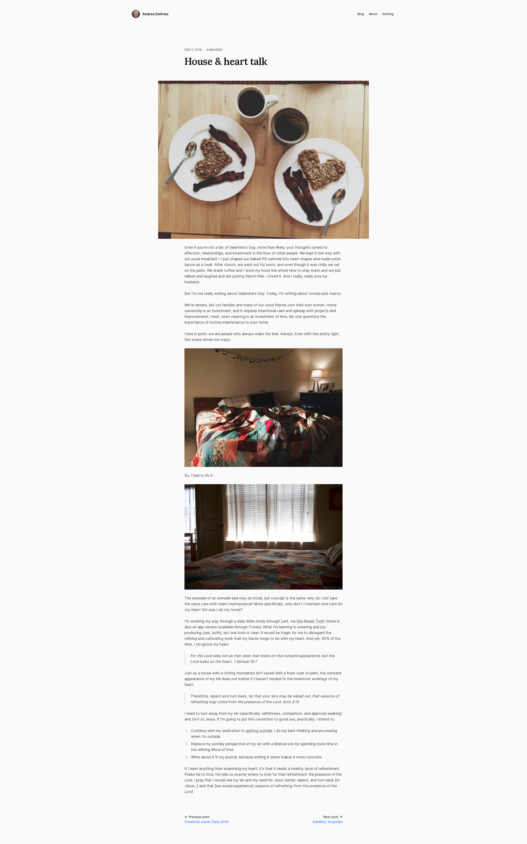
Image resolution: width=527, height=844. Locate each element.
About (373, 14)
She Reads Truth (310, 621)
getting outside (259, 731)
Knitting (388, 14)
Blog (361, 14)
